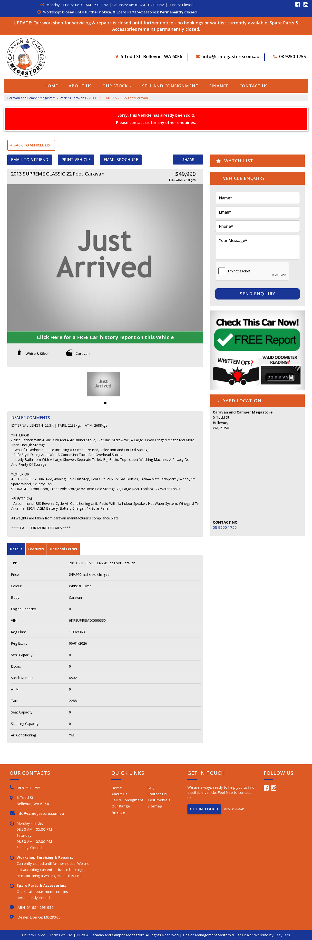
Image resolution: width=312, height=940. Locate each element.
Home (51, 86)
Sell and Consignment (170, 86)
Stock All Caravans (72, 98)
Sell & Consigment (127, 799)
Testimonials (158, 799)
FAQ (151, 787)
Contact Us (253, 86)
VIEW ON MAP (234, 809)
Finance (219, 86)
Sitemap (154, 806)
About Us (80, 86)
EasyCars (282, 934)
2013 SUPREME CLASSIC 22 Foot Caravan (118, 98)
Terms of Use (61, 934)
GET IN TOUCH (204, 808)
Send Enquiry (257, 294)
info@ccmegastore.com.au (231, 56)
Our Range (120, 806)
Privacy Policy (34, 934)
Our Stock (115, 86)
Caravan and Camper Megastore (31, 98)
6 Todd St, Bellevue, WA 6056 (151, 56)
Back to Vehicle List (32, 145)
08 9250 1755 (292, 56)
